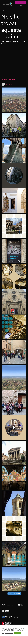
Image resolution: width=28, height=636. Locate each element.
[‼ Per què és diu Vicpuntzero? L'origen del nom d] (14, 226)
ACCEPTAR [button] (17, 633)
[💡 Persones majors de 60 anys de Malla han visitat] (14, 402)
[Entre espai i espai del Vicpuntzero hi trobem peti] (14, 200)
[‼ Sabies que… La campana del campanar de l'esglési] (14, 150)
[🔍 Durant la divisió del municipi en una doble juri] (14, 175)
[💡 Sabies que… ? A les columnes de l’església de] (14, 301)
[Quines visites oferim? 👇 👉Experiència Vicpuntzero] (14, 251)
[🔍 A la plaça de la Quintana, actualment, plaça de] (14, 125)
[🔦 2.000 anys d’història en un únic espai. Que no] (14, 528)
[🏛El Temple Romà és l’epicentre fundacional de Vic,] (14, 453)
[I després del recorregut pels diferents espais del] (14, 478)
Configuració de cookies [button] (7, 633)
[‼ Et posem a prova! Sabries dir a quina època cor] (14, 579)
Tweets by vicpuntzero (8, 79)
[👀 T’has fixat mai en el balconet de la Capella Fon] (14, 327)
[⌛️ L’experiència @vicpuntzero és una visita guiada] (14, 276)
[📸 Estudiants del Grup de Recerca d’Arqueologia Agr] (14, 352)
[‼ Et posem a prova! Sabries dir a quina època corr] (14, 377)
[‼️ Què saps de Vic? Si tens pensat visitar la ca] (14, 427)
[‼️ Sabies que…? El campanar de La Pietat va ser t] (14, 503)
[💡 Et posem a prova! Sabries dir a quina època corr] (14, 100)
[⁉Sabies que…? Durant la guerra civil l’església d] (14, 554)
